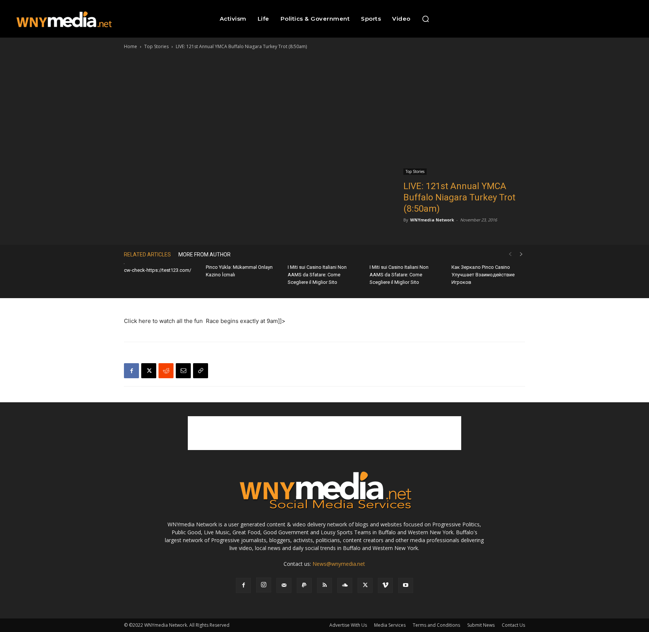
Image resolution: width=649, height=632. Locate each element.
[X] (148, 370)
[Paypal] (304, 585)
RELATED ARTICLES (147, 255)
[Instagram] (263, 585)
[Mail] (283, 585)
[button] (425, 18)
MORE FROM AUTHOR (204, 255)
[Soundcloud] (344, 585)
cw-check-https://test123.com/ (157, 270)
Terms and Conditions (436, 625)
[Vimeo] (385, 585)
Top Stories (156, 46)
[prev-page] (510, 254)
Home (130, 46)
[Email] (183, 370)
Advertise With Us (348, 625)
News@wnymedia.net (338, 563)
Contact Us (513, 625)
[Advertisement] (324, 107)
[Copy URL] (200, 370)
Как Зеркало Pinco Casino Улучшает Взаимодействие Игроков (483, 274)
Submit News (481, 625)
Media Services (390, 625)
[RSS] (324, 585)
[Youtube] (405, 585)
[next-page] (521, 254)
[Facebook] (131, 370)
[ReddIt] (166, 370)
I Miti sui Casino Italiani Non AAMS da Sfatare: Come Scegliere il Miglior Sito (317, 274)
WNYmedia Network (432, 220)
